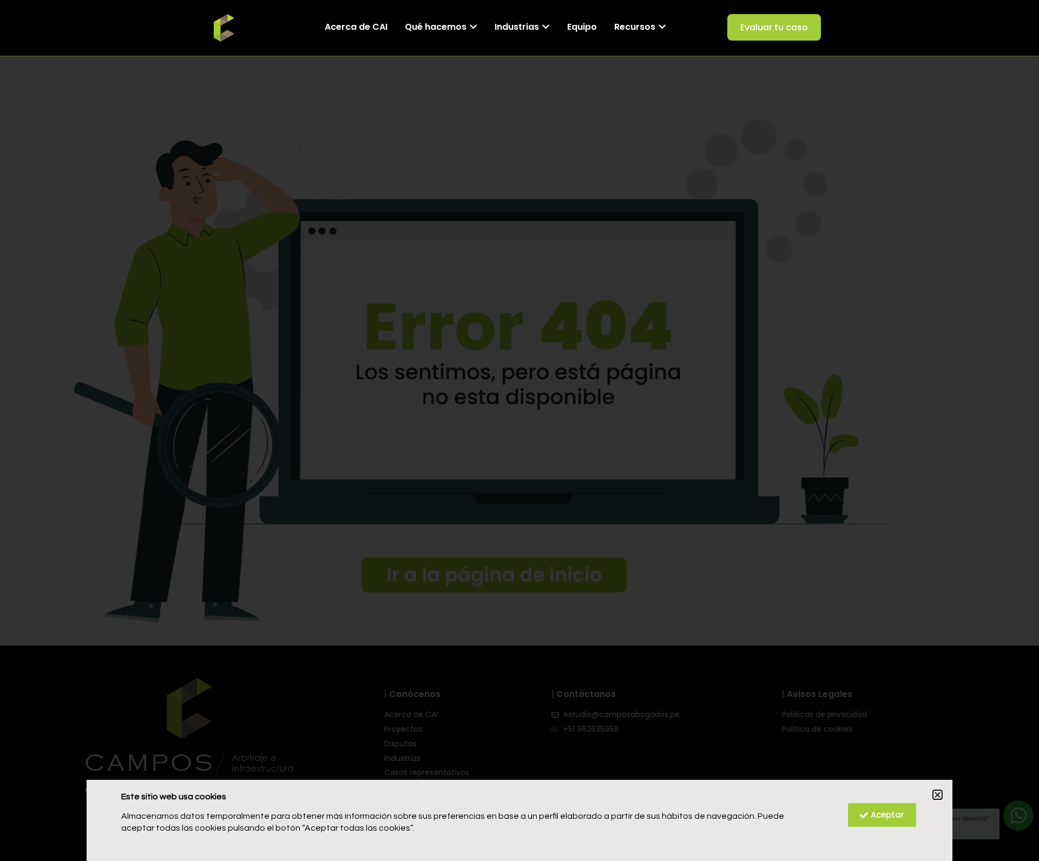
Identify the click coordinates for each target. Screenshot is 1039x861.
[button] (937, 795)
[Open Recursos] (662, 27)
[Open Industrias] (546, 27)
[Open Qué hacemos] (473, 27)
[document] (519, 430)
